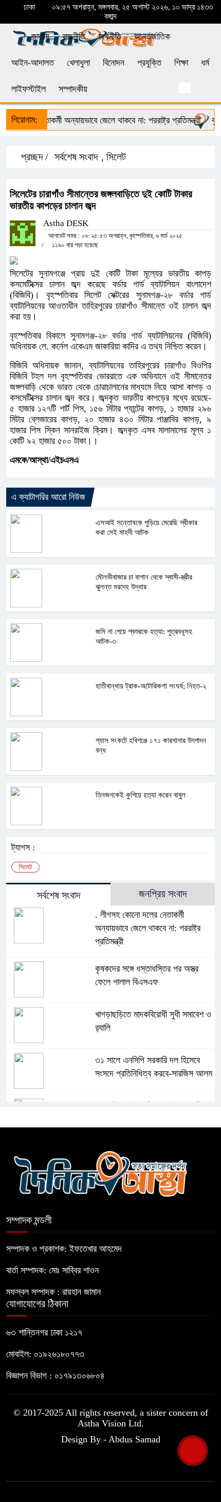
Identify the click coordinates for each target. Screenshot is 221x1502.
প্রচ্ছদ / (33, 156)
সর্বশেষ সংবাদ (76, 156)
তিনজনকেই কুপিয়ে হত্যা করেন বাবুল (141, 795)
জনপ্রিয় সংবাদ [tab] (163, 893)
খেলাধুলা (78, 63)
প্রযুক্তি (149, 63)
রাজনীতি (73, 36)
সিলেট (116, 156)
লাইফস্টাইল (28, 89)
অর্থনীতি (109, 36)
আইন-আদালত (32, 63)
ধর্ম (205, 63)
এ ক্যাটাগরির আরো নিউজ (48, 497)
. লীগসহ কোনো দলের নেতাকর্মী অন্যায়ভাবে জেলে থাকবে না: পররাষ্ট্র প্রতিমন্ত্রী (147, 928)
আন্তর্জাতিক (152, 36)
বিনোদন (113, 63)
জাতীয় (40, 36)
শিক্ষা (181, 63)
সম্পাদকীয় (73, 89)
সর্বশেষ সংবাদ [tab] (58, 895)
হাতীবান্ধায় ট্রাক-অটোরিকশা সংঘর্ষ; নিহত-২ (151, 686)
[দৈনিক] (100, 1172)
